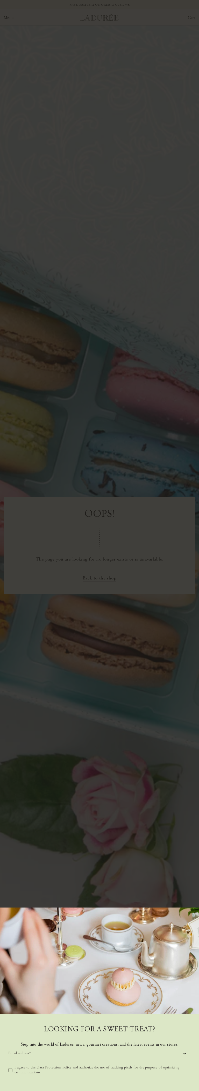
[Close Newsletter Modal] (192, 967)
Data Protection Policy (54, 1067)
